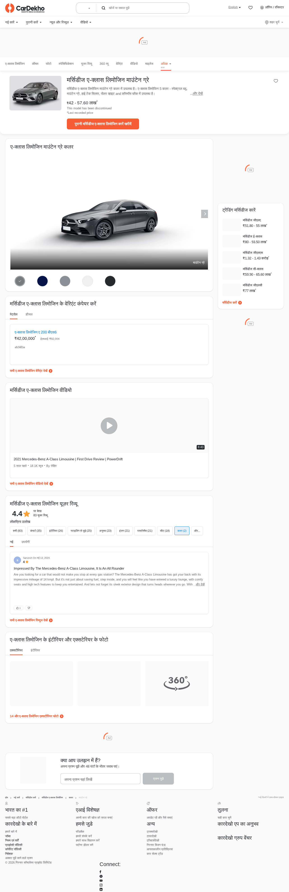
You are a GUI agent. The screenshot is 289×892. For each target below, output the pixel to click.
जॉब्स (8, 836)
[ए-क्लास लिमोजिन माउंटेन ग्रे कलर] (20, 281)
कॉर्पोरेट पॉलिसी (13, 849)
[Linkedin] (101, 889)
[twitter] (101, 876)
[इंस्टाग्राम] (101, 885)
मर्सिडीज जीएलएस (253, 252)
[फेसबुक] (100, 872)
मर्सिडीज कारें (229, 302)
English (233, 7)
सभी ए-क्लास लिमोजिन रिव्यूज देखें (29, 620)
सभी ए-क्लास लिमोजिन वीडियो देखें (29, 483)
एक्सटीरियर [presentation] (16, 650)
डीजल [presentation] (29, 314)
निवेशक (9, 853)
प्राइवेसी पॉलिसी (13, 845)
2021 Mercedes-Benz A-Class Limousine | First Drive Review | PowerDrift (68, 459)
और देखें (198, 93)
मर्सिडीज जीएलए (252, 220)
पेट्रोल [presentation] (13, 314)
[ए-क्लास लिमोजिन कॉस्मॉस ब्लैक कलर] (110, 281)
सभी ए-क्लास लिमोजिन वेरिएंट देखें (28, 371)
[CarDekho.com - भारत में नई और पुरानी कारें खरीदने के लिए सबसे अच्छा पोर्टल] (24, 8)
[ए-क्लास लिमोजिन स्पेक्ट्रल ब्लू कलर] (42, 281)
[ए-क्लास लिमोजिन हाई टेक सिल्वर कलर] (65, 281)
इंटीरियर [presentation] (35, 650)
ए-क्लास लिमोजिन (15, 63)
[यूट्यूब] (101, 881)
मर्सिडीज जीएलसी (252, 285)
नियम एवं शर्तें (12, 840)
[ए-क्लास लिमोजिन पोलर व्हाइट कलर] (87, 281)
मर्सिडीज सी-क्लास (253, 269)
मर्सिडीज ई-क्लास (252, 236)
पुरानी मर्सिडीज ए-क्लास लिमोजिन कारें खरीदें (103, 124)
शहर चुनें (274, 22)
